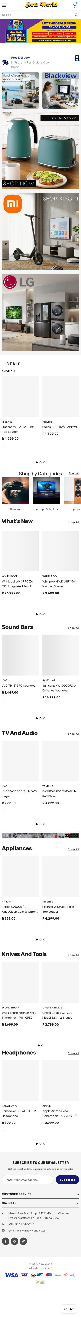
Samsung (48, 680)
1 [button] (37, 462)
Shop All (9, 371)
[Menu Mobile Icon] (4, 5)
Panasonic (9, 1105)
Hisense (7, 421)
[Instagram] (14, 1241)
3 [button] (44, 462)
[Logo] (41, 5)
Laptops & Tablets (46, 509)
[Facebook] (5, 1241)
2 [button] (40, 462)
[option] (20, 413)
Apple (46, 1105)
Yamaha (47, 786)
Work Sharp (10, 1007)
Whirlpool (10, 576)
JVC (4, 680)
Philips (47, 421)
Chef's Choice (52, 1007)
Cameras (15, 509)
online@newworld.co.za (31, 1230)
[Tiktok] (23, 1241)
